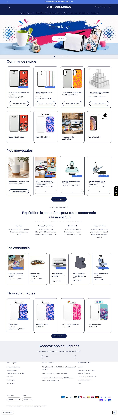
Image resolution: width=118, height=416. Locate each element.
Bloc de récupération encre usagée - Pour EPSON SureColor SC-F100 (79, 276)
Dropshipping (11, 380)
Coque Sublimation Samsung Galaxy (72, 92)
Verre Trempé (94, 137)
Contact (80, 367)
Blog (79, 383)
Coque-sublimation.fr (16, 406)
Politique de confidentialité (86, 370)
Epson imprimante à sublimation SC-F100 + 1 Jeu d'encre (58, 275)
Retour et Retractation (85, 380)
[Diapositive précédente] (50, 56)
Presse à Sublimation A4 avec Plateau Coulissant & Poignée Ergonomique (97, 183)
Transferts (10, 376)
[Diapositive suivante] (68, 56)
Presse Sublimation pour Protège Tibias (101, 274)
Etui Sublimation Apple (42, 324)
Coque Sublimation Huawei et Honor (19, 92)
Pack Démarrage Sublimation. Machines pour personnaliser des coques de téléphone (45, 183)
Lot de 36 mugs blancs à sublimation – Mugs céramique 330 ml (99, 93)
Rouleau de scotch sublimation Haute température (35, 275)
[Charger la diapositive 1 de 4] (54, 56)
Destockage (10, 383)
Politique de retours (84, 373)
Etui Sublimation (13, 324)
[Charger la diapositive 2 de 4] (57, 56)
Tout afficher (59, 199)
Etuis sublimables (42, 137)
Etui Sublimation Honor (95, 324)
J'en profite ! (59, 38)
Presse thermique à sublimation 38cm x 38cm (71, 182)
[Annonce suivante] (111, 2)
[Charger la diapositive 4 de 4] (63, 56)
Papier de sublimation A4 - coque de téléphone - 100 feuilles (16, 275)
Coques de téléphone (13, 367)
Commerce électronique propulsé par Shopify (34, 406)
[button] (9, 7)
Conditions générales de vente (87, 376)
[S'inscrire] (74, 357)
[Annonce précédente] (7, 2)
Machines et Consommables (15, 373)
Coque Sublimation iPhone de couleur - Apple (44, 93)
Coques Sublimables (16, 137)
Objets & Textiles (12, 370)
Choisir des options (19, 103)
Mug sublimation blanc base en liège (19, 181)
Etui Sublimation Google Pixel (70, 324)
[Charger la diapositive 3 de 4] (60, 56)
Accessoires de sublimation (68, 138)
